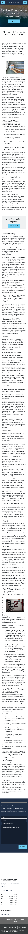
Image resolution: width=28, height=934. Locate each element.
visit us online (20, 116)
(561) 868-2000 (8, 890)
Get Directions (5, 914)
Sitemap (22, 919)
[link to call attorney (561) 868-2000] (3, 2)
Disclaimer (14, 921)
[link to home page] (14, 2)
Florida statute (7, 236)
